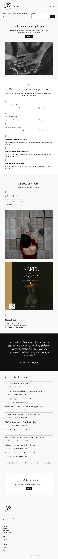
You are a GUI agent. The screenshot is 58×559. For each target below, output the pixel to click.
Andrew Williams (19, 386)
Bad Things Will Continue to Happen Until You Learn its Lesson (25, 437)
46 (37, 463)
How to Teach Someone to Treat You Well (18, 430)
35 (33, 463)
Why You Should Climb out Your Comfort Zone (20, 422)
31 (25, 463)
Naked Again (10, 319)
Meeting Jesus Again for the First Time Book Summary (22, 399)
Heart (26, 386)
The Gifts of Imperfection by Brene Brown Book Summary (24, 414)
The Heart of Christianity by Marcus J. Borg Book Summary (24, 391)
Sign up (29, 488)
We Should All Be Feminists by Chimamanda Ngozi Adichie (24, 407)
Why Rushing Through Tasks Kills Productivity (20, 445)
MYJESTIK (17, 6)
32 (27, 463)
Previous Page (10, 463)
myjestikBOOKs (11, 196)
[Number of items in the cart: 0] (53, 6)
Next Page (49, 463)
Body (25, 410)
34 (31, 463)
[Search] (52, 16)
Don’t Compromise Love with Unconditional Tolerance (22, 453)
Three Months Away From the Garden (17, 383)
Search (33, 13)
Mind (26, 440)
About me (29, 36)
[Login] (50, 6)
